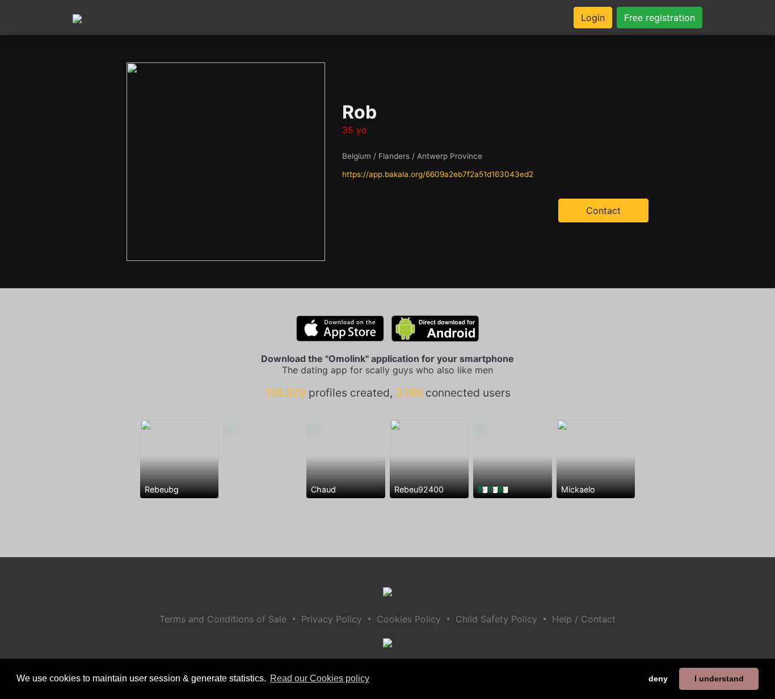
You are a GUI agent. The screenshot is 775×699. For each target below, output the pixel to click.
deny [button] (658, 678)
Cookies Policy (409, 619)
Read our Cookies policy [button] (319, 678)
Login (593, 17)
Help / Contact (584, 619)
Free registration (659, 17)
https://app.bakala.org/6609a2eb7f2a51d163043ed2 (437, 174)
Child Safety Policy (496, 619)
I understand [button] (719, 678)
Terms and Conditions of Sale (223, 619)
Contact (603, 210)
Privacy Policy (331, 619)
